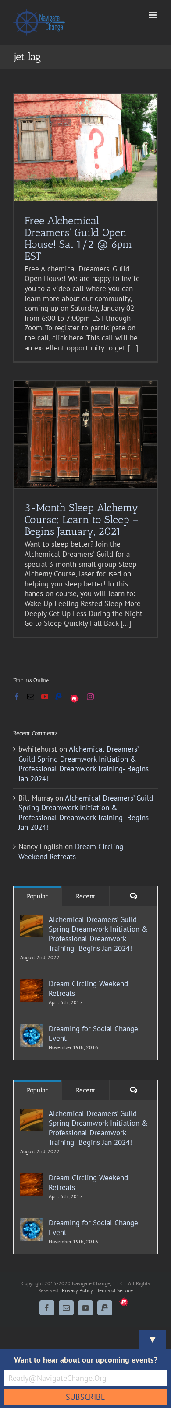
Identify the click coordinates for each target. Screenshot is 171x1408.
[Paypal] (58, 696)
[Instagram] (90, 696)
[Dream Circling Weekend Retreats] (31, 983)
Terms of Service (115, 1290)
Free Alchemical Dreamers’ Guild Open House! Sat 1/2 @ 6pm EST (78, 238)
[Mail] (30, 696)
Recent (85, 896)
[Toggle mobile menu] (153, 15)
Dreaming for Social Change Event (93, 1033)
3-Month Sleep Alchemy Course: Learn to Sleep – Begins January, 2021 (82, 519)
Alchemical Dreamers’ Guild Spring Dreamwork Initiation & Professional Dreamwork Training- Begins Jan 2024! (83, 764)
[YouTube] (44, 696)
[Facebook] (16, 696)
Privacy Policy (77, 1290)
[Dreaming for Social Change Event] (31, 1028)
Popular (37, 896)
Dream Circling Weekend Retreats (70, 851)
